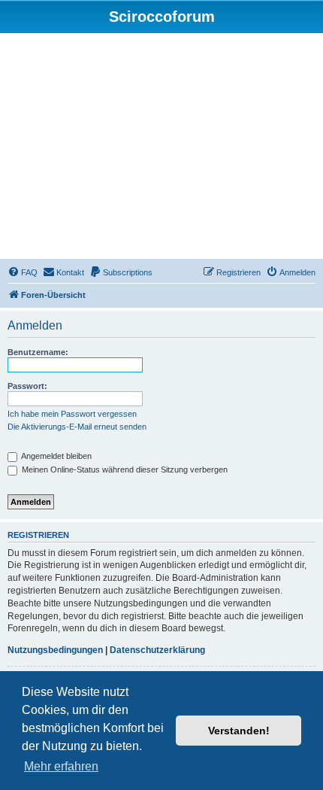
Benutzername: (38, 352)
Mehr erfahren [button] (61, 766)
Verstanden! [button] (239, 731)
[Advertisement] (161, 148)
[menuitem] (23, 272)
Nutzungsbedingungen (55, 650)
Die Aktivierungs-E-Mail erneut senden (77, 426)
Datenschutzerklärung (157, 650)
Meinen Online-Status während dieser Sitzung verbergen (124, 469)
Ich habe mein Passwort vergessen (72, 413)
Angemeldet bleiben (56, 455)
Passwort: (27, 385)
